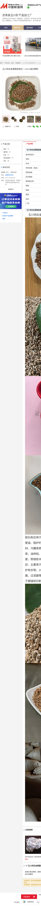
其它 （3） (7, 161)
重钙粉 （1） (8, 152)
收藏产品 (7, 126)
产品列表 (7, 63)
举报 (17, 126)
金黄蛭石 (18, 63)
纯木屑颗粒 (29, 874)
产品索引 (5, 213)
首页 (1, 63)
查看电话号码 (9, 175)
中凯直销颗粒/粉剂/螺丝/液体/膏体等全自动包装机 (17, 56)
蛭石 (12, 63)
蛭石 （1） (7, 149)
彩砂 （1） (7, 155)
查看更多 (11, 189)
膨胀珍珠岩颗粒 (30, 872)
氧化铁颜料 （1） (9, 158)
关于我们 (17, 902)
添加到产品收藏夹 (7, 216)
